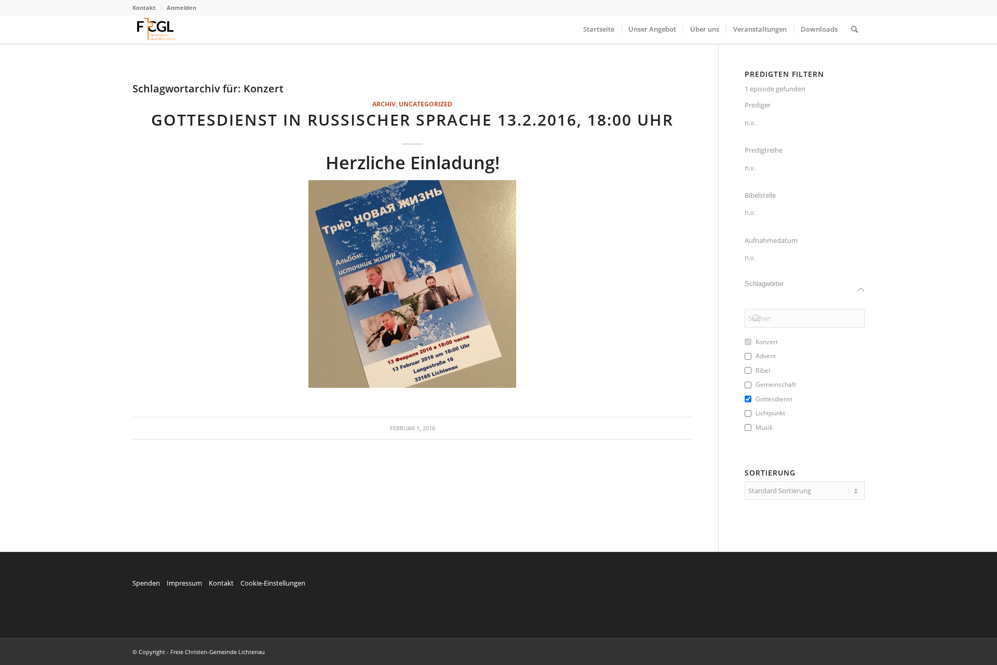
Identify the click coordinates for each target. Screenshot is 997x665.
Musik (764, 428)
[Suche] (854, 29)
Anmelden (181, 7)
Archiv (384, 104)
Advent (766, 356)
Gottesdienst (774, 399)
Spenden (146, 583)
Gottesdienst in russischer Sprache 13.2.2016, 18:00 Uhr (412, 119)
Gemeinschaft (776, 385)
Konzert (767, 342)
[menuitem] (146, 7)
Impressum (184, 583)
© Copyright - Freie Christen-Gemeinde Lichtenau (198, 652)
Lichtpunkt (770, 413)
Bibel (763, 371)
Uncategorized (425, 104)
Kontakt (144, 7)
